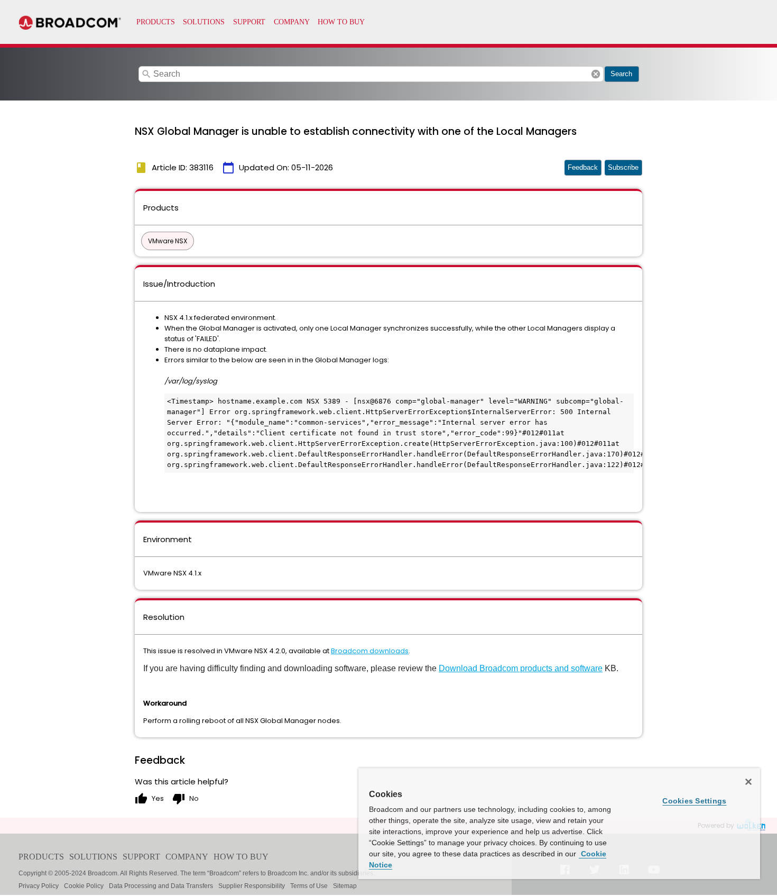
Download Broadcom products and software (521, 668)
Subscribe (623, 167)
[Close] (748, 782)
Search (621, 74)
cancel (595, 74)
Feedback (583, 167)
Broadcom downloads (370, 651)
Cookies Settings (694, 801)
